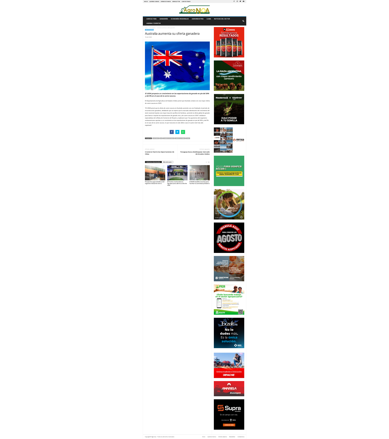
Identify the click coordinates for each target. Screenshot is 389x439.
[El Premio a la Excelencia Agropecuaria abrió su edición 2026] (177, 172)
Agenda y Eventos (153, 23)
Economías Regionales (180, 19)
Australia (155, 138)
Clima (209, 19)
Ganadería (164, 19)
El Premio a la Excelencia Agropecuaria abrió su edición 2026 (177, 183)
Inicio (146, 1)
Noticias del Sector (222, 19)
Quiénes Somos (154, 1)
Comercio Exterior (169, 138)
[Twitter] (240, 1)
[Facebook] (234, 1)
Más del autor (167, 162)
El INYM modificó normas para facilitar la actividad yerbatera (199, 182)
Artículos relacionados (153, 162)
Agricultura (151, 19)
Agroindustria (198, 19)
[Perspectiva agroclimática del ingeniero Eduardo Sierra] (155, 172)
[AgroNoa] (194, 9)
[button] (243, 21)
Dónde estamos (166, 1)
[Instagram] (237, 1)
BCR (161, 138)
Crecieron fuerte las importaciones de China (159, 153)
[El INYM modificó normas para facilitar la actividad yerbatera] (200, 172)
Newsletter (176, 1)
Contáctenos (186, 1)
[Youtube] (243, 1)
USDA (188, 138)
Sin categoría (152, 27)
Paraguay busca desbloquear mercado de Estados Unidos (195, 153)
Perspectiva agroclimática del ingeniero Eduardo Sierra (154, 182)
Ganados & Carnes (180, 138)
